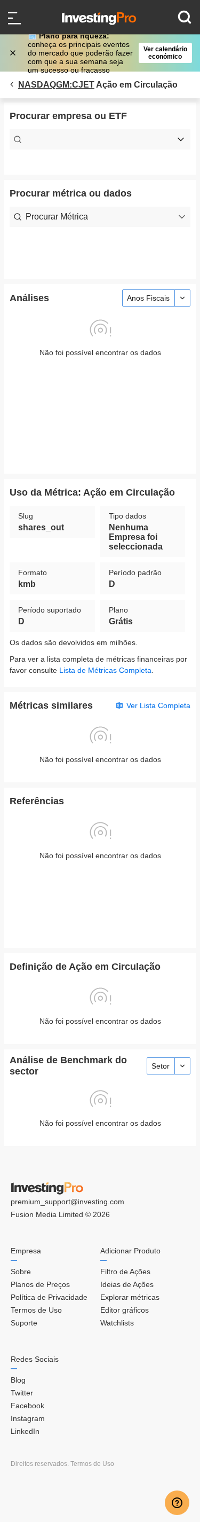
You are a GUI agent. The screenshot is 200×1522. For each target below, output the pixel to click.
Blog (18, 1380)
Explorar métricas (129, 1297)
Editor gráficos (124, 1310)
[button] (105, 53)
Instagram (28, 1418)
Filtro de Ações (125, 1271)
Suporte (24, 1323)
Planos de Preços (40, 1284)
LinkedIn (25, 1431)
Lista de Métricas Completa (105, 670)
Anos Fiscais (148, 298)
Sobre (21, 1271)
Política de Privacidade (49, 1297)
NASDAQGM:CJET (56, 84)
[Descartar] (14, 53)
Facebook (27, 1405)
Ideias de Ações (127, 1284)
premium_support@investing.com (67, 1201)
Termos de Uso (36, 1310)
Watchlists (117, 1323)
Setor (160, 1066)
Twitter (22, 1392)
